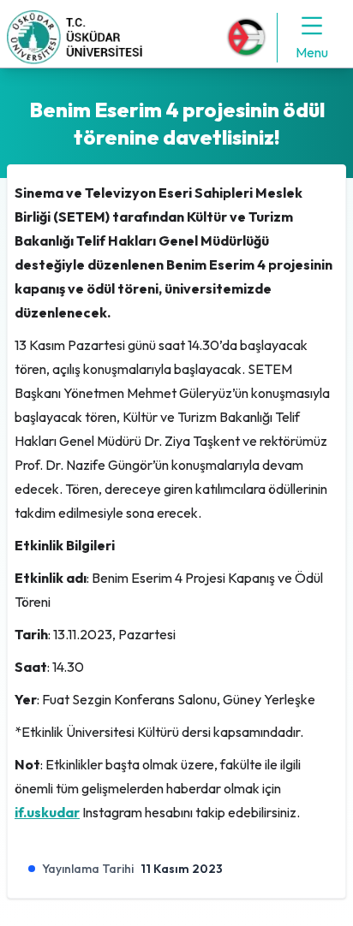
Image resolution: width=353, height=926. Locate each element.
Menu (312, 52)
